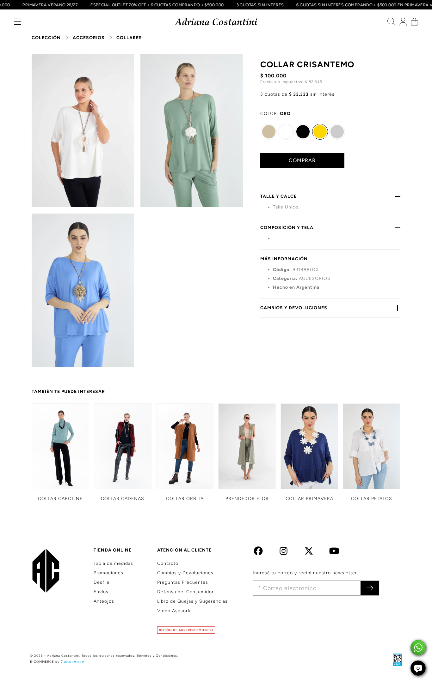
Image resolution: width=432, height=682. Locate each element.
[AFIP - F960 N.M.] (394, 660)
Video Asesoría (174, 610)
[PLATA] (337, 132)
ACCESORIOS (89, 37)
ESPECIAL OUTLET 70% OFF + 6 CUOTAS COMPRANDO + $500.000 (162, 5)
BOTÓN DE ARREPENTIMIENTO (186, 630)
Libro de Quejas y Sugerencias (192, 601)
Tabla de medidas (113, 563)
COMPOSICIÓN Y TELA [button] (286, 227)
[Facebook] (258, 552)
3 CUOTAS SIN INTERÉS (265, 5)
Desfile (102, 582)
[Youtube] (334, 552)
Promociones (108, 573)
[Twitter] (308, 552)
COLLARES (129, 37)
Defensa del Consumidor (185, 591)
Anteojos (104, 601)
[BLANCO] (286, 132)
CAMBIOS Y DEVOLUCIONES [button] (293, 308)
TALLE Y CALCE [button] (278, 196)
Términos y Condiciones (157, 656)
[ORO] (320, 132)
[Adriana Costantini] (216, 22)
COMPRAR (302, 160)
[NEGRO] (303, 132)
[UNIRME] (370, 588)
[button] (17, 23)
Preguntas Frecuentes (182, 582)
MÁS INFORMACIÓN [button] (284, 259)
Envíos (101, 591)
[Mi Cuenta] (403, 23)
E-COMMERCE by (44, 662)
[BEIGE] (269, 132)
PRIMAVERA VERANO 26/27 (55, 5)
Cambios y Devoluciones (185, 573)
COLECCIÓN (46, 37)
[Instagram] (283, 552)
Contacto (167, 563)
